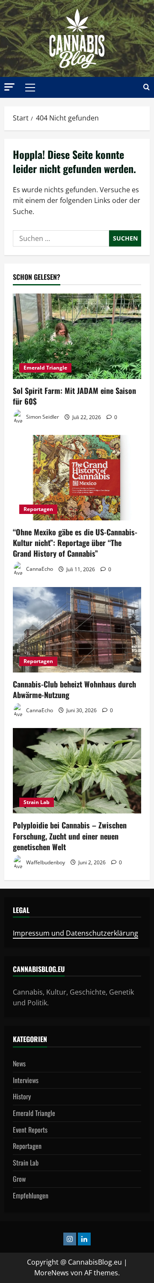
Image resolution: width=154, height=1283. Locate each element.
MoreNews (51, 1272)
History (22, 1096)
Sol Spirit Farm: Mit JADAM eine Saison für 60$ (74, 396)
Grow (19, 1179)
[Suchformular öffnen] (146, 87)
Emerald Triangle (45, 367)
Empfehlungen (30, 1195)
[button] (9, 87)
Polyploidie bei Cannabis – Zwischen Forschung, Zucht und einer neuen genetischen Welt (70, 835)
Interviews (25, 1080)
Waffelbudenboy (45, 862)
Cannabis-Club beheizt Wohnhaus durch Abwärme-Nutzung (74, 689)
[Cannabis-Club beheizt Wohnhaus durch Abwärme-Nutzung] (77, 629)
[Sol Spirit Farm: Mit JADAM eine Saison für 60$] (77, 336)
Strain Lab (37, 802)
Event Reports (30, 1129)
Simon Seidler (42, 417)
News (19, 1063)
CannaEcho (39, 569)
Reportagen (38, 509)
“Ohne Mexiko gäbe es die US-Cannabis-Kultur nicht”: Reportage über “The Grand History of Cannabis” (75, 542)
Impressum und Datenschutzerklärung (75, 933)
